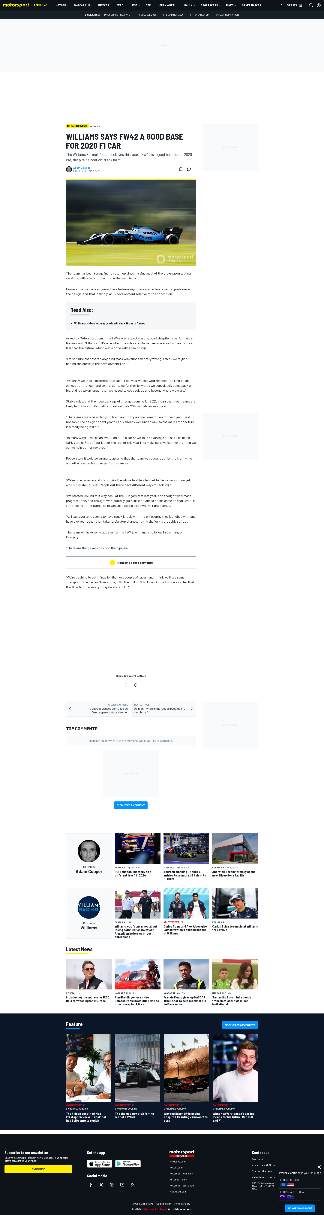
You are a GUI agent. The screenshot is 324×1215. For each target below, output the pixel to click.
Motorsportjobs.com (181, 1173)
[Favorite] (180, 169)
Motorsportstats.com (182, 1185)
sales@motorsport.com (265, 1177)
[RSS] (132, 1185)
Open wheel (167, 5)
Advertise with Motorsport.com (270, 1165)
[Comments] (190, 169)
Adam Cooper (81, 167)
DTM (148, 5)
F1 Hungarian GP (199, 14)
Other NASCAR (251, 5)
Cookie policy (163, 1203)
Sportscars (209, 5)
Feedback (257, 1159)
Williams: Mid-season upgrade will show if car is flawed (110, 323)
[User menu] (318, 5)
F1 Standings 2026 (173, 14)
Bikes (230, 5)
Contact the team (262, 1171)
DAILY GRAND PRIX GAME (117, 14)
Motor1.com (176, 1167)
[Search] (311, 5)
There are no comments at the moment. (130, 740)
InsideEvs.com (178, 1161)
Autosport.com (178, 1179)
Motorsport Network (154, 1208)
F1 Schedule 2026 (146, 14)
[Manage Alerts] (136, 685)
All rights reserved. (180, 1208)
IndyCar (103, 5)
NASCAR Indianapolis (227, 14)
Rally (188, 5)
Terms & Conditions (142, 1203)
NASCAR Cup (82, 5)
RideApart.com (178, 1191)
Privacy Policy (182, 1203)
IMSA (134, 5)
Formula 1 (40, 5)
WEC (120, 5)
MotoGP (61, 5)
